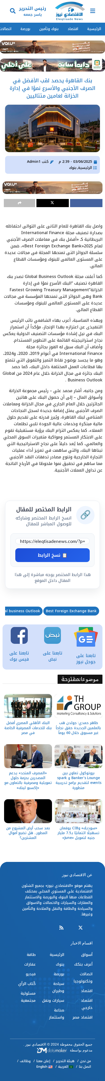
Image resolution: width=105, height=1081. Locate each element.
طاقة (31, 954)
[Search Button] (13, 11)
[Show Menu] (92, 11)
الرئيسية (94, 28)
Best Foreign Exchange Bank (71, 611)
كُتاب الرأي (27, 983)
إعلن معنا (43, 1061)
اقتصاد (73, 28)
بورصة (25, 28)
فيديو (31, 974)
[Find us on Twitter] (80, 928)
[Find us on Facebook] (90, 928)
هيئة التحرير (65, 1061)
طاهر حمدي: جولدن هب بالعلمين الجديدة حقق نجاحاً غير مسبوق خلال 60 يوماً (78, 727)
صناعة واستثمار (56, 1014)
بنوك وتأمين (49, 28)
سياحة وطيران (58, 987)
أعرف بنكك (83, 964)
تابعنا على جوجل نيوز (86, 658)
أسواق (87, 954)
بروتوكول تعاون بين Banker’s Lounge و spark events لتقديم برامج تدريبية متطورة (79, 780)
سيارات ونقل (53, 1000)
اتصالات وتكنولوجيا (83, 977)
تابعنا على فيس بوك (19, 656)
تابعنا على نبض (52, 656)
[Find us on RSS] (61, 928)
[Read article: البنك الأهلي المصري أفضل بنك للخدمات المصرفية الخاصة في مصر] (28, 706)
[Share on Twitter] (52, 203)
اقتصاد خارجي (87, 1004)
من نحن (85, 1061)
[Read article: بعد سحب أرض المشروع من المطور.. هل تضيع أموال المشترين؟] (28, 811)
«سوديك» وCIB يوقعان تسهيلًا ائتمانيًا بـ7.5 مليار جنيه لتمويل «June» (78, 833)
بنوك (72, 167)
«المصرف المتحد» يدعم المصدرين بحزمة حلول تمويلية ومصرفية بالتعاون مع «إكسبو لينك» (28, 780)
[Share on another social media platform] (19, 203)
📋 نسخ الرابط (52, 555)
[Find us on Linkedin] (71, 928)
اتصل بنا (85, 1066)
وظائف (25, 1061)
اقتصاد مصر (82, 1017)
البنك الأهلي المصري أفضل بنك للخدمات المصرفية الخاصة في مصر (28, 727)
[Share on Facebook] (86, 203)
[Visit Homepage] (69, 11)
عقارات (30, 964)
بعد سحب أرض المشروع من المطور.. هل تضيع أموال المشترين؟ (28, 833)
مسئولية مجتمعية (28, 997)
